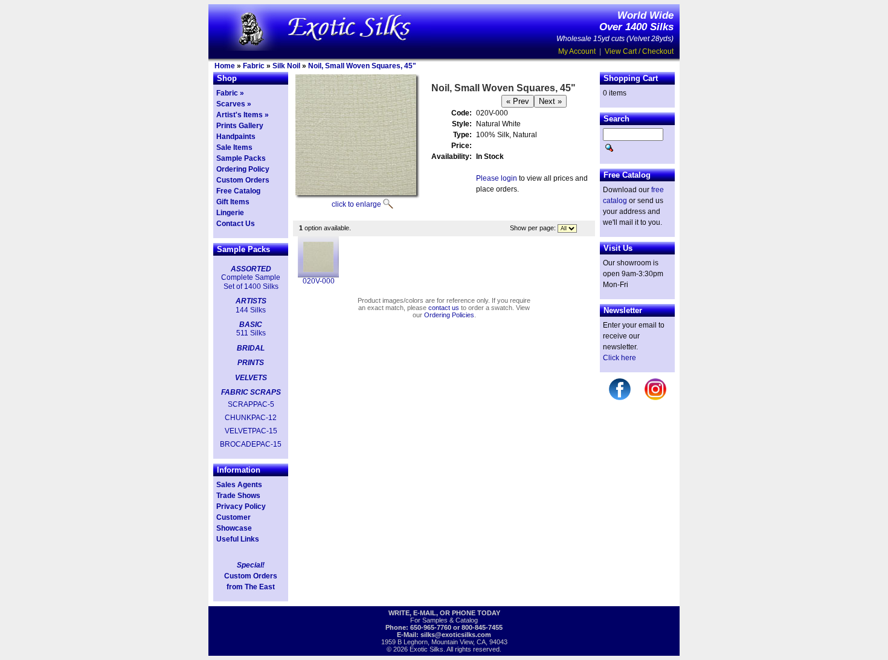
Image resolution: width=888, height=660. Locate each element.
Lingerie (230, 213)
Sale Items (234, 147)
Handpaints (236, 136)
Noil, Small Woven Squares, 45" (362, 66)
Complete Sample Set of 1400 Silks (250, 281)
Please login (496, 178)
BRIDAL (251, 348)
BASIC (250, 324)
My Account (577, 51)
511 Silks (251, 333)
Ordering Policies (449, 315)
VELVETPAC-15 (251, 431)
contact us (443, 307)
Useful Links (237, 539)
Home (224, 66)
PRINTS (250, 362)
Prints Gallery (239, 125)
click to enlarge (356, 204)
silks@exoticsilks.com (455, 634)
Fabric (254, 66)
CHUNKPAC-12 (251, 417)
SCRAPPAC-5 (251, 404)
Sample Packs (241, 158)
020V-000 (319, 281)
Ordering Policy (242, 169)
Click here (619, 358)
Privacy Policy (241, 506)
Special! (251, 565)
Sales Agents (239, 484)
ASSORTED (251, 269)
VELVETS (251, 378)
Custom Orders (242, 180)
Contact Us (235, 223)
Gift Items (232, 202)
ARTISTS (251, 301)
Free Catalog (238, 191)
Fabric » (230, 93)
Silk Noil (286, 66)
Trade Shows (238, 495)
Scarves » (233, 104)
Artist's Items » (242, 115)
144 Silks (251, 310)
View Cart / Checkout (639, 51)
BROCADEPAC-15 (251, 444)
